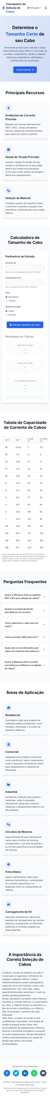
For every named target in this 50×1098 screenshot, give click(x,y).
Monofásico (14, 297)
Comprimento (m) (13, 278)
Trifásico (12, 301)
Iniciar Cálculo (24, 69)
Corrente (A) (10, 263)
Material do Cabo (13, 306)
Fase (7, 292)
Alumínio (12, 315)
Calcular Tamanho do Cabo (26, 324)
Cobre (11, 311)
